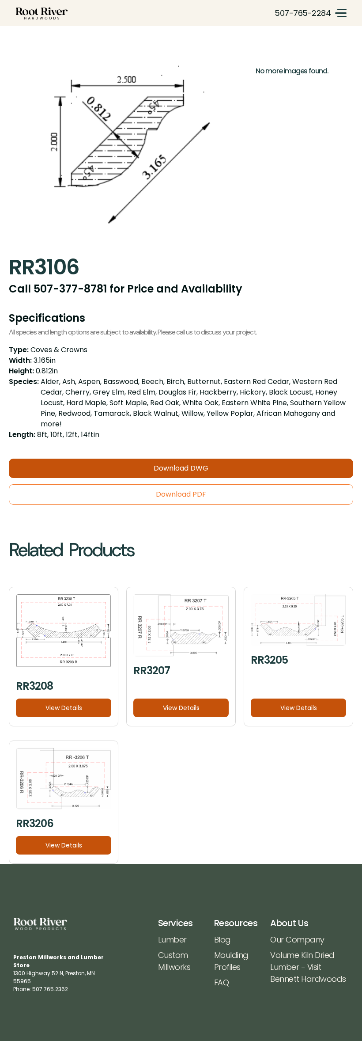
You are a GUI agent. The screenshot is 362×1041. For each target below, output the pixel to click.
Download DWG (181, 468)
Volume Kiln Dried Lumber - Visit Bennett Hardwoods (308, 967)
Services (175, 923)
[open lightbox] (128, 149)
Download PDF (181, 494)
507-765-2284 (303, 13)
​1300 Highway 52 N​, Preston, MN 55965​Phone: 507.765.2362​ (58, 973)
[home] (41, 13)
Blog (222, 939)
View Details (63, 707)
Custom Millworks (174, 961)
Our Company (297, 939)
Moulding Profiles (231, 961)
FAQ (221, 982)
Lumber (172, 939)
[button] (341, 13)
